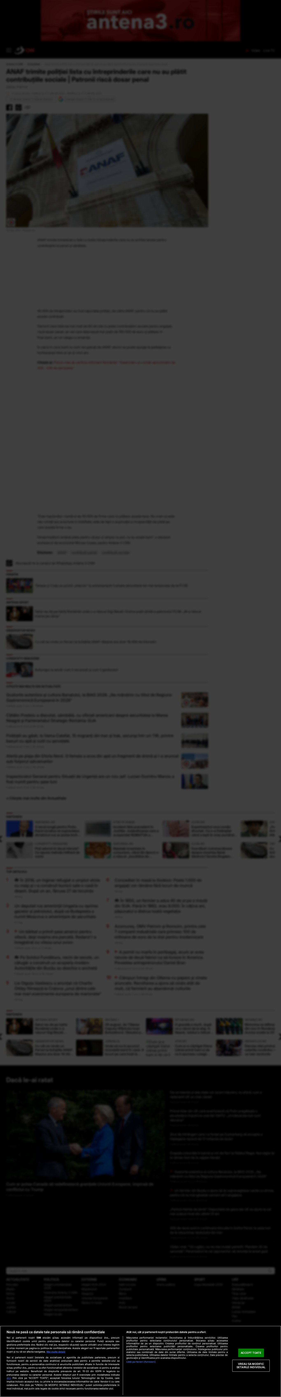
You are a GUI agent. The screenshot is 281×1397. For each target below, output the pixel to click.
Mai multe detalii (55, 1351)
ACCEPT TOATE (251, 1352)
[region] (140, 1361)
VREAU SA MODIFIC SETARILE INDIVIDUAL (251, 1365)
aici (9, 1377)
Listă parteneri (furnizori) (141, 1361)
